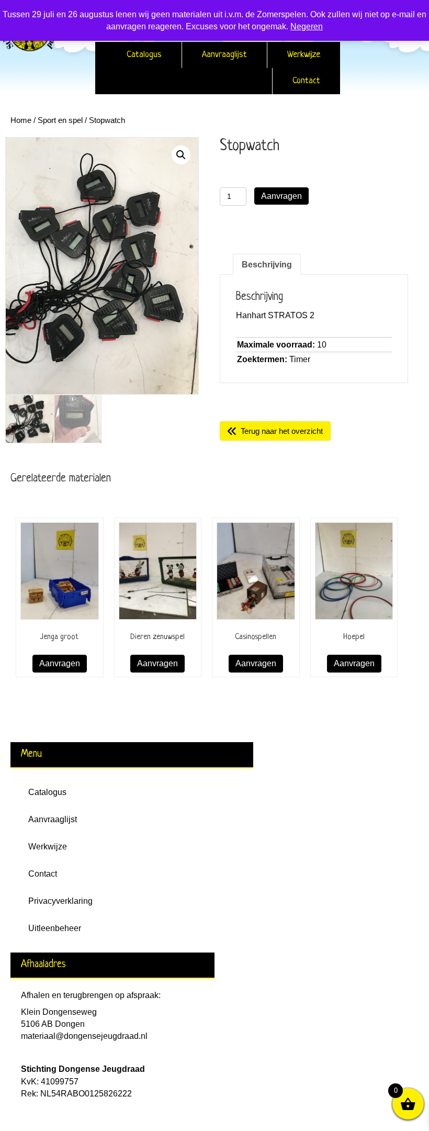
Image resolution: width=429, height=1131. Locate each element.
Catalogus (144, 55)
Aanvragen (281, 196)
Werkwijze (303, 55)
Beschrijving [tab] (267, 264)
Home (20, 120)
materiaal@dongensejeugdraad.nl (84, 1036)
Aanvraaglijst (224, 55)
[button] (181, 154)
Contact (306, 81)
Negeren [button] (306, 26)
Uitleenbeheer (54, 928)
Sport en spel (60, 120)
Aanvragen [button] (59, 663)
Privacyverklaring (60, 901)
